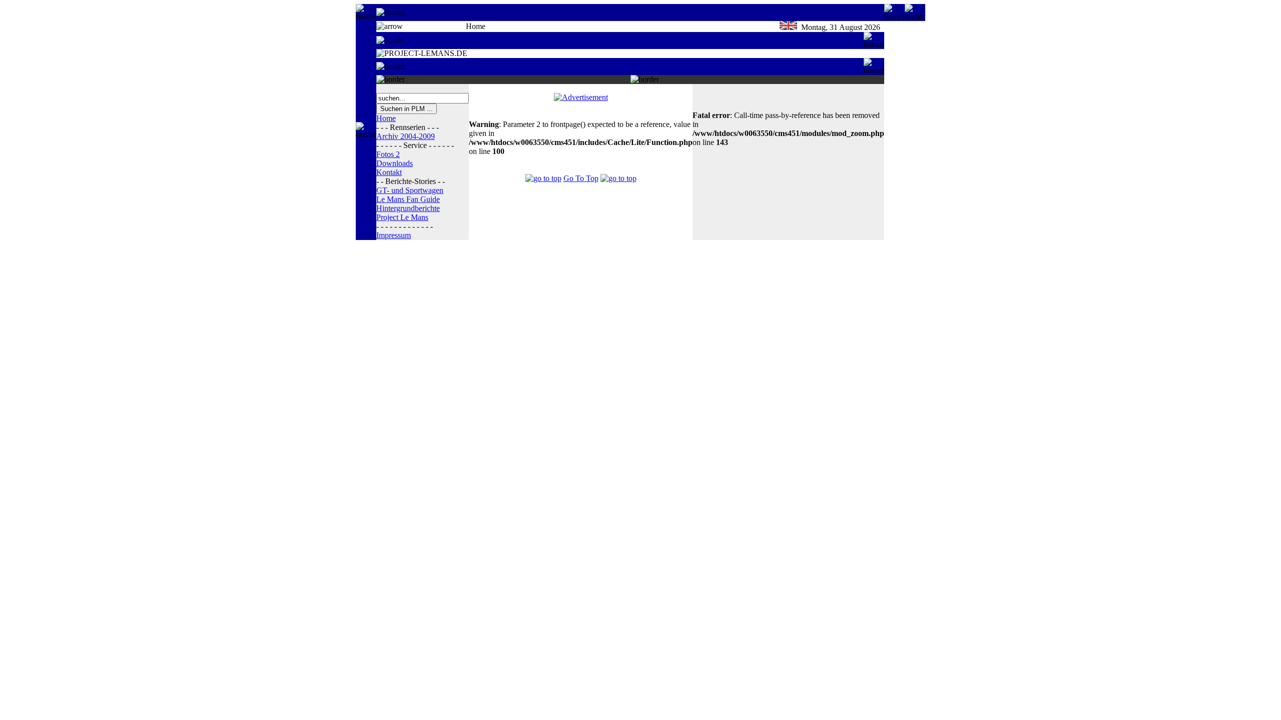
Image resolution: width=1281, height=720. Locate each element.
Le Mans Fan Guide (408, 199)
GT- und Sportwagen (409, 190)
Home (386, 118)
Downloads (394, 163)
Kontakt (389, 172)
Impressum (393, 235)
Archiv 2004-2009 (405, 136)
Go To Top (580, 178)
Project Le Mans (402, 217)
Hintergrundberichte (408, 208)
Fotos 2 (388, 154)
